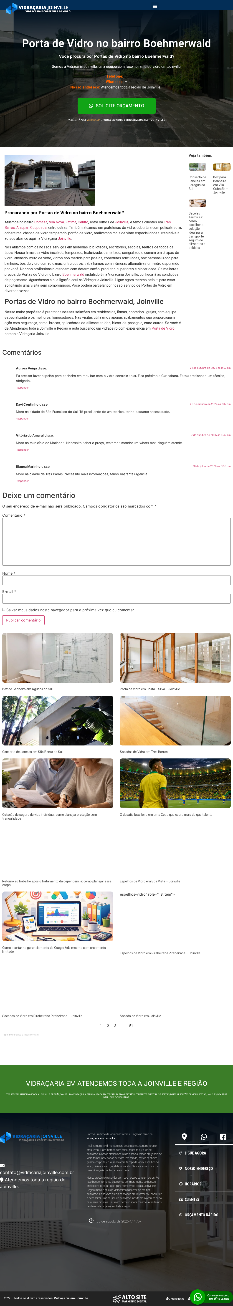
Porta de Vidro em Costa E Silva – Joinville (150, 689)
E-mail (9, 591)
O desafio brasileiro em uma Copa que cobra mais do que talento (166, 814)
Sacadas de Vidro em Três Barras (144, 752)
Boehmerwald (73, 274)
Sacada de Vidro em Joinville (140, 1016)
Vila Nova (56, 222)
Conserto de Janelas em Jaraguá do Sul (197, 182)
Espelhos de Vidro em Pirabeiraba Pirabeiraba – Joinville (160, 953)
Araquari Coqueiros (31, 227)
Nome (8, 573)
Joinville (122, 222)
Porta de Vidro (163, 328)
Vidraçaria (93, 120)
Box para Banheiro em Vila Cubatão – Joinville (220, 184)
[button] (155, 6)
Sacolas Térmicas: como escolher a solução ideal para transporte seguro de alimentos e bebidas (197, 231)
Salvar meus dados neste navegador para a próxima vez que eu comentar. (70, 610)
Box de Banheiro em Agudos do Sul (27, 689)
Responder (22, 387)
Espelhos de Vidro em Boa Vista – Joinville (150, 881)
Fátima (71, 222)
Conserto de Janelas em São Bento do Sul (32, 752)
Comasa (40, 222)
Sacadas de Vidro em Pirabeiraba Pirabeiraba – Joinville (42, 1016)
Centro (83, 222)
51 (131, 1025)
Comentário (13, 515)
